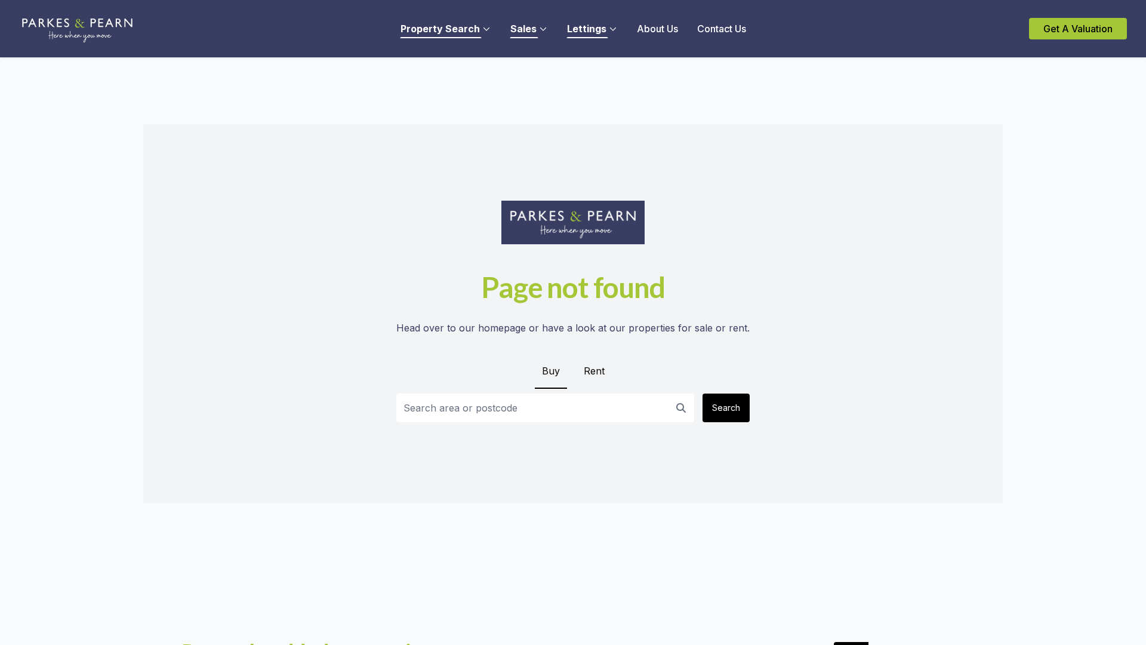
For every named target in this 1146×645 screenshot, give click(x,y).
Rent (594, 371)
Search (726, 408)
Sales (523, 29)
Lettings (586, 29)
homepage (502, 328)
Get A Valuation (1078, 29)
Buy (551, 371)
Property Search (440, 29)
